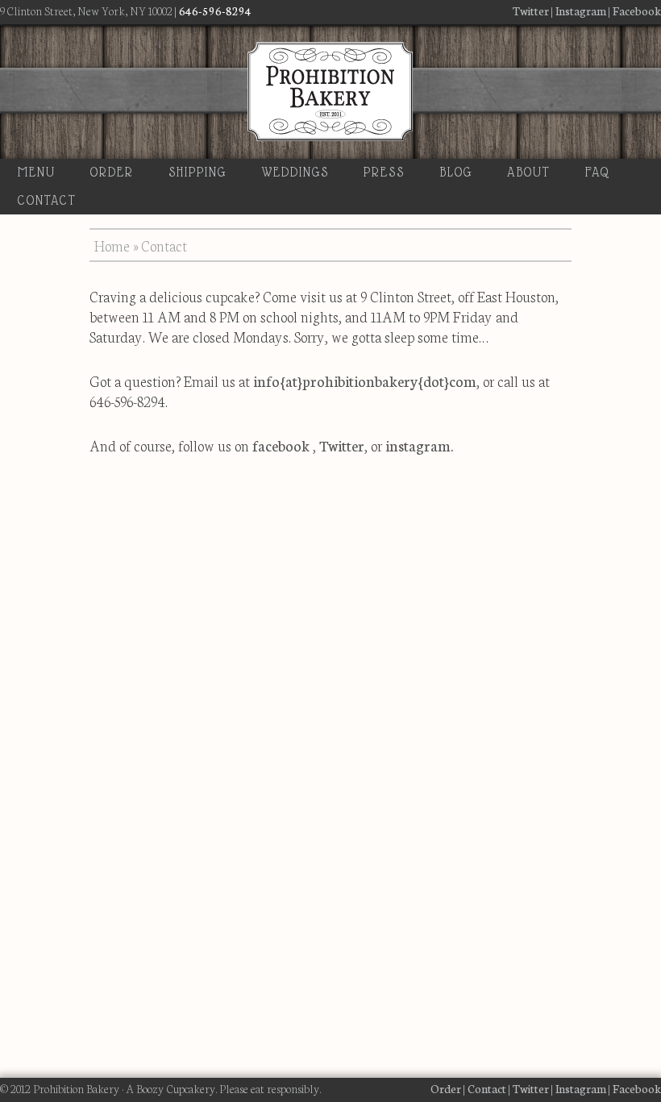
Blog (456, 172)
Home (112, 245)
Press (384, 172)
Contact (47, 200)
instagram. (419, 445)
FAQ (598, 172)
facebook (281, 445)
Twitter (531, 10)
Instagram (580, 10)
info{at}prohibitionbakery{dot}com (364, 380)
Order (112, 172)
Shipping (197, 172)
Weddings (295, 172)
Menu (37, 172)
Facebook (637, 10)
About (529, 172)
